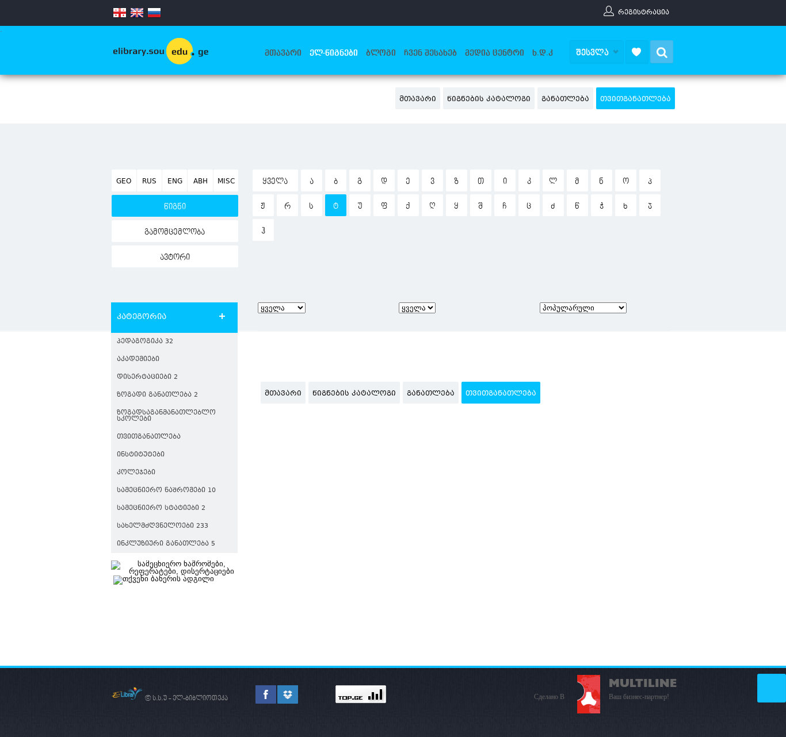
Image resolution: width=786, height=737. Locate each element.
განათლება (565, 99)
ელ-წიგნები (334, 53)
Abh (200, 181)
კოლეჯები (136, 473)
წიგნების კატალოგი (489, 99)
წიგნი (175, 207)
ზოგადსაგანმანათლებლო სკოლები (166, 416)
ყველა (275, 181)
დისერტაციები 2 (147, 377)
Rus (149, 181)
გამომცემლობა (174, 232)
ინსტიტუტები (141, 455)
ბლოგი (381, 53)
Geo (123, 181)
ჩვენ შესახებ (430, 53)
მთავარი (283, 53)
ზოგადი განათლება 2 (157, 395)
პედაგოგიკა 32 (145, 342)
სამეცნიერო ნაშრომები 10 (166, 491)
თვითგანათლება (635, 99)
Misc (226, 181)
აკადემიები (138, 359)
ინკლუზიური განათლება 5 (166, 544)
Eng (174, 181)
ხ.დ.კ (542, 53)
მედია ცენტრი (494, 53)
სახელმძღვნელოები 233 (162, 526)
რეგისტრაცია (643, 12)
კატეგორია (141, 317)
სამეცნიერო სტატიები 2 (161, 508)
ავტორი (175, 257)
